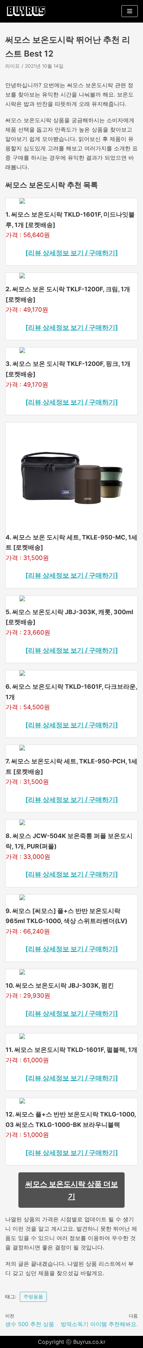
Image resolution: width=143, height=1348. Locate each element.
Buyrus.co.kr (89, 1341)
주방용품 (33, 1296)
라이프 (12, 66)
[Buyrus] (26, 11)
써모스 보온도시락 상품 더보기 (71, 1190)
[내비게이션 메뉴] (129, 11)
